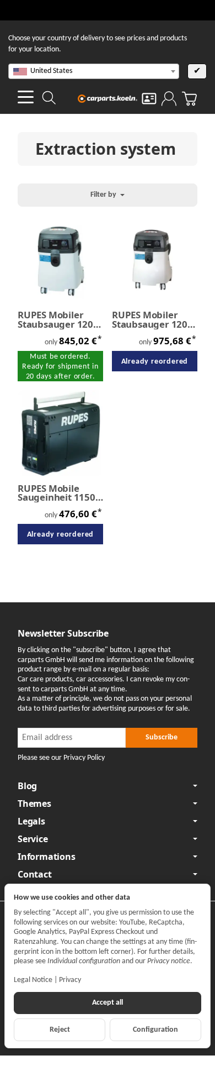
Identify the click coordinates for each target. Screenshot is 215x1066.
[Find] (49, 98)
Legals (31, 821)
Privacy (70, 980)
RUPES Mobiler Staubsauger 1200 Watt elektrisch (58, 320)
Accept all (107, 1002)
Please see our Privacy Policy (61, 758)
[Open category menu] (26, 97)
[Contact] (149, 99)
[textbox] (94, 71)
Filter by (104, 195)
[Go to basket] (189, 99)
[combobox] (93, 71)
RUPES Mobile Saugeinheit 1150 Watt (56, 493)
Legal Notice (33, 980)
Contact (35, 874)
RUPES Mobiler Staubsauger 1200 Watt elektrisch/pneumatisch (154, 320)
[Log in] (169, 99)
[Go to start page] (108, 98)
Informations (47, 856)
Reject (60, 1029)
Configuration (155, 1029)
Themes (34, 803)
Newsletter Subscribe (63, 633)
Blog (27, 785)
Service (33, 838)
